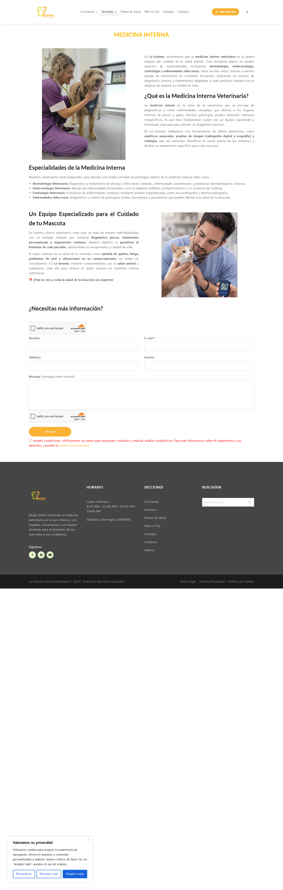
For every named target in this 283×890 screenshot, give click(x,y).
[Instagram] (41, 554)
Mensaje (34, 377)
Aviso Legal (188, 582)
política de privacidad (74, 446)
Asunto (149, 358)
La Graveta (87, 12)
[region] (50, 859)
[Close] (88, 839)
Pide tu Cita (152, 12)
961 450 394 (228, 12)
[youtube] (50, 554)
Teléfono (35, 358)
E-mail (150, 338)
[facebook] (32, 554)
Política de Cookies (241, 582)
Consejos (168, 12)
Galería (149, 550)
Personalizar (24, 874)
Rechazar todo (49, 874)
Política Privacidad (212, 582)
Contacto (183, 12)
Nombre (34, 338)
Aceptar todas (75, 874)
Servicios (107, 12)
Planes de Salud (131, 12)
